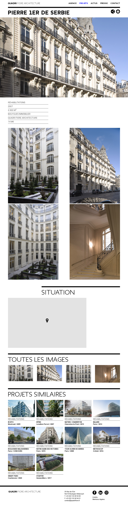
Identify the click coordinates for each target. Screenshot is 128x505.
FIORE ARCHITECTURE (24, 3)
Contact (115, 3)
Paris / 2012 (101, 421)
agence (73, 3)
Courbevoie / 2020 (16, 475)
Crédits (95, 497)
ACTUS (94, 3)
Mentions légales (98, 499)
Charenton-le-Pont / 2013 (74, 421)
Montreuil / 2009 (16, 421)
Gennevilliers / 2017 (44, 475)
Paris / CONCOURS (18, 448)
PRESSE (104, 3)
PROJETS (84, 3)
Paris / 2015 (47, 448)
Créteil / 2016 (101, 448)
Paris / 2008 (74, 448)
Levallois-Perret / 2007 (45, 421)
